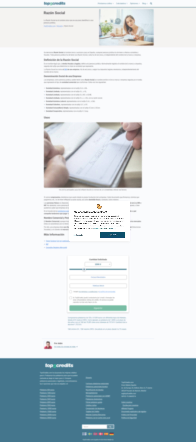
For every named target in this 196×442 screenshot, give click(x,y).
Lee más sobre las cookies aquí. (104, 228)
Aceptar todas (112, 235)
